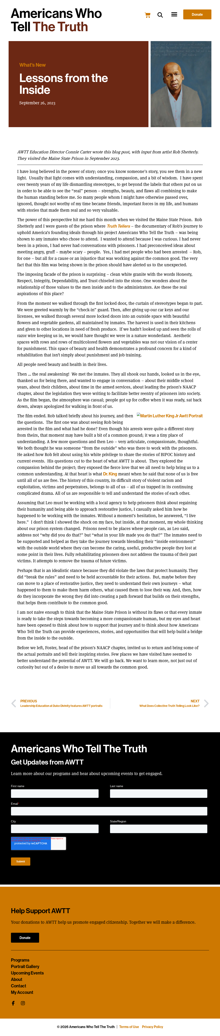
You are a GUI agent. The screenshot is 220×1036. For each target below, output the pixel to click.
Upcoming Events (27, 973)
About (16, 979)
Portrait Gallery (25, 966)
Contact (18, 986)
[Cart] (147, 15)
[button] (160, 15)
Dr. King (110, 473)
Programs (20, 960)
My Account (22, 992)
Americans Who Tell (56, 20)
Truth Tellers (118, 226)
